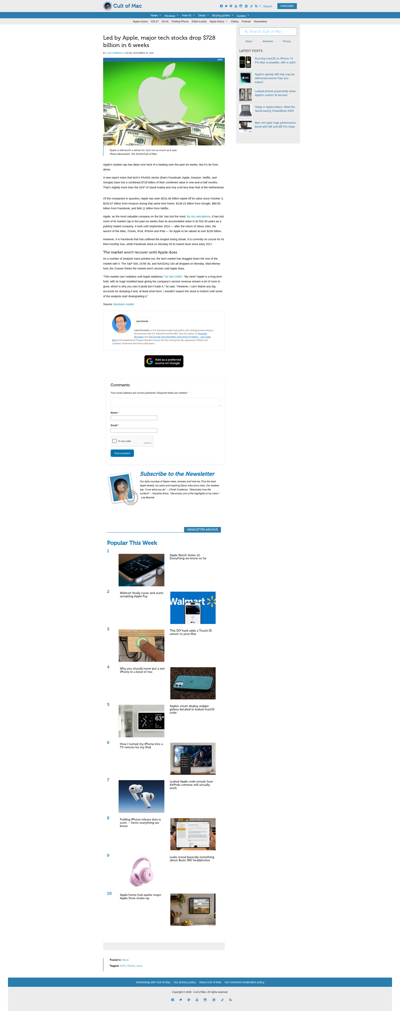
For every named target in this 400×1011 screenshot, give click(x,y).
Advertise (267, 41)
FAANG (131, 966)
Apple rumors (140, 21)
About (248, 41)
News (154, 15)
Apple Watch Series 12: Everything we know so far (188, 557)
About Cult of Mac (210, 982)
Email (115, 425)
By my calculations (198, 216)
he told (173, 276)
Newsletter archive (202, 529)
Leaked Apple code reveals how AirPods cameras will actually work (191, 785)
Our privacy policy (185, 982)
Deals (201, 15)
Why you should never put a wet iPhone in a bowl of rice (142, 670)
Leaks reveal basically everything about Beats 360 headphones (192, 859)
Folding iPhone (180, 21)
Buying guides (221, 15)
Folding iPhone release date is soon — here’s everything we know (140, 823)
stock (139, 966)
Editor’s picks (199, 21)
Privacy (287, 41)
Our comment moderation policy (244, 982)
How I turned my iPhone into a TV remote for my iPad (141, 746)
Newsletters (260, 21)
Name (115, 412)
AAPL (123, 966)
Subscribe (287, 6)
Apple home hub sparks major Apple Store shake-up (140, 897)
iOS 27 (155, 21)
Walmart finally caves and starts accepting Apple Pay (141, 595)
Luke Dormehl (114, 53)
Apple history (217, 21)
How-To (186, 15)
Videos (235, 21)
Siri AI (165, 21)
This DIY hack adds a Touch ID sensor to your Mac (191, 632)
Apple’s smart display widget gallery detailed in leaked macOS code (192, 709)
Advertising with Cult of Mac (153, 982)
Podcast (246, 21)
